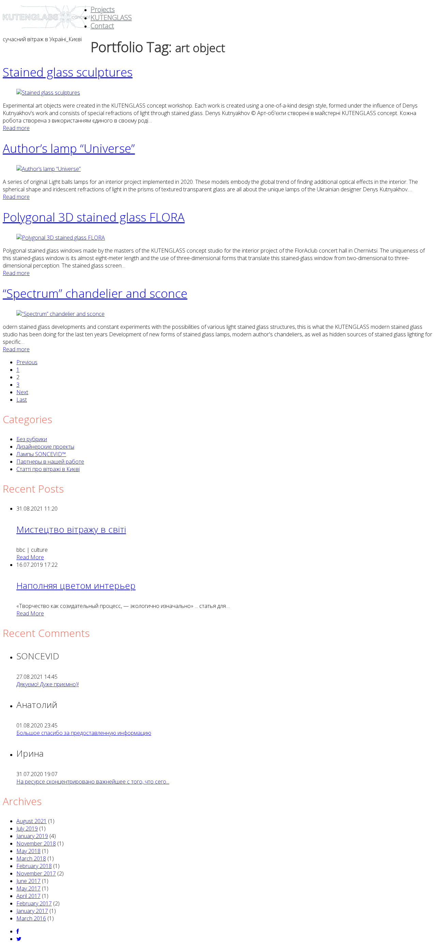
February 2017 (34, 903)
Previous (26, 362)
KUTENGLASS (111, 17)
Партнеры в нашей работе (50, 461)
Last (21, 399)
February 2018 (34, 866)
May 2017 (28, 888)
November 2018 (36, 843)
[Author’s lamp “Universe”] (48, 169)
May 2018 (28, 851)
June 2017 (28, 881)
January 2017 (32, 911)
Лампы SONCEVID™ (41, 454)
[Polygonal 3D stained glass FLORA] (60, 237)
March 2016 (31, 918)
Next (22, 392)
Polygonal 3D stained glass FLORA (94, 217)
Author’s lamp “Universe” (69, 148)
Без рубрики (31, 439)
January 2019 (32, 836)
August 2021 (31, 821)
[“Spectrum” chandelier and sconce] (60, 314)
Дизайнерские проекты (45, 446)
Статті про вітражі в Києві (48, 469)
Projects (103, 9)
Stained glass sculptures (68, 72)
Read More (30, 557)
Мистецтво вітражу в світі (71, 529)
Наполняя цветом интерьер (76, 585)
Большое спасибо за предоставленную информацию (83, 733)
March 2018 (31, 858)
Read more (16, 128)
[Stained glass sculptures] (48, 92)
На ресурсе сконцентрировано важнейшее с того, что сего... (92, 781)
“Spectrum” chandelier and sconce (95, 293)
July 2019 (27, 828)
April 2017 (28, 896)
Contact (102, 25)
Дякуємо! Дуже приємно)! (47, 684)
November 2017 (36, 873)
